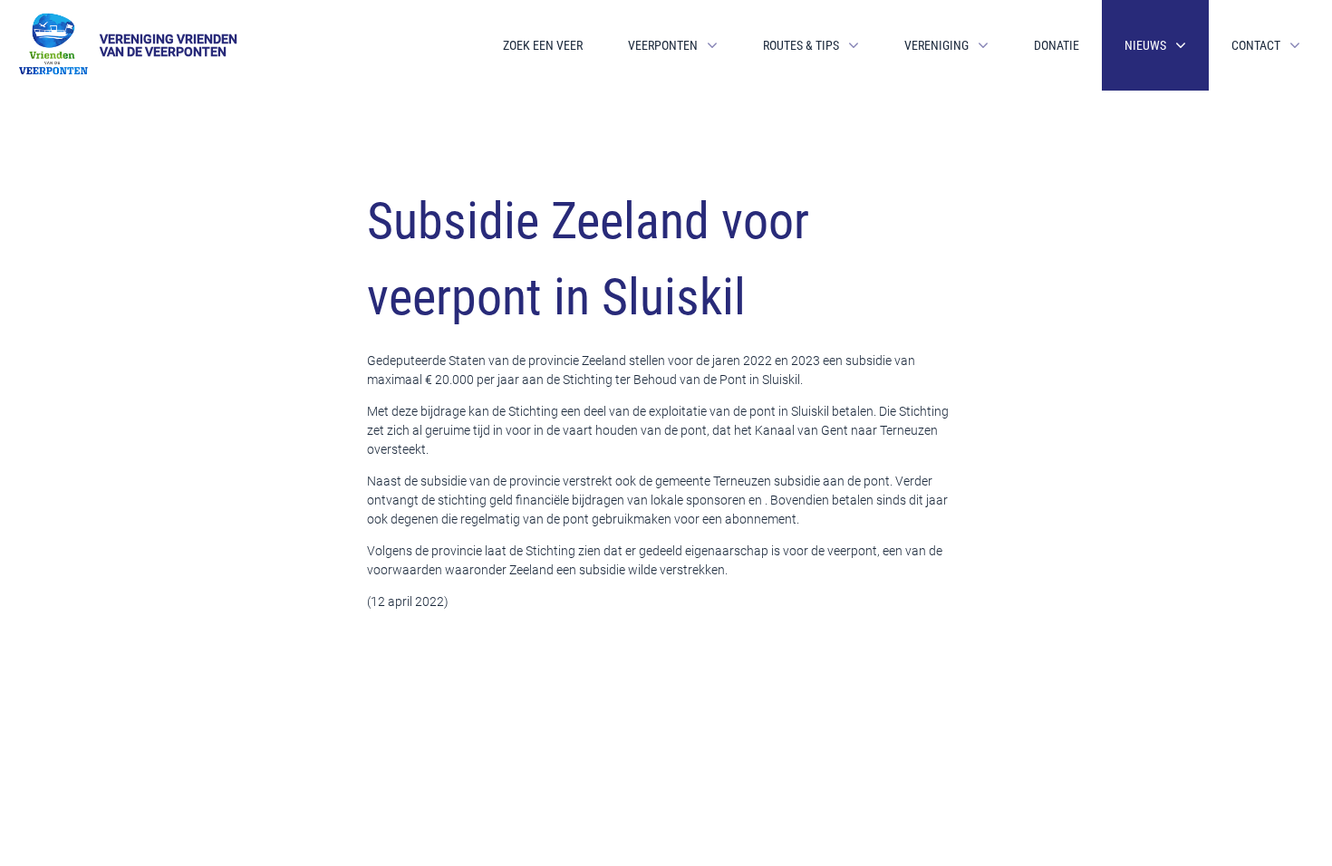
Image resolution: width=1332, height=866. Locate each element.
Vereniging (936, 45)
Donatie (1056, 45)
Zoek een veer (543, 45)
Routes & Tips (801, 45)
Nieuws (1145, 45)
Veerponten (663, 45)
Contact (1255, 45)
